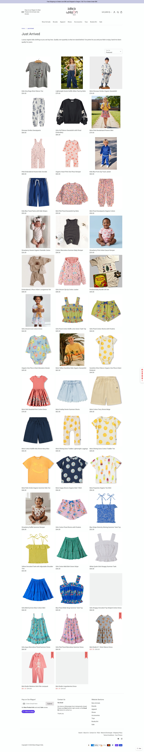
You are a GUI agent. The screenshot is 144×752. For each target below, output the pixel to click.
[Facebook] (70, 388)
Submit (84, 382)
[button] (142, 375)
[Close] (91, 360)
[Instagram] (73, 388)
